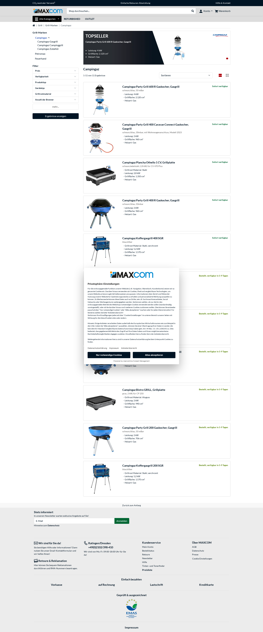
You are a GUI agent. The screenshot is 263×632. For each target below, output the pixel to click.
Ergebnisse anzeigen (55, 116)
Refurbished (72, 18)
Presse (195, 554)
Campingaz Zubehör (48, 48)
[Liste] (220, 75)
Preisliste (147, 569)
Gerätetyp (40, 88)
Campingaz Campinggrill (50, 45)
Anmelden (121, 520)
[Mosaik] (227, 75)
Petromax (40, 53)
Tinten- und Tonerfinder (153, 566)
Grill (40, 25)
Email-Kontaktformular (61, 550)
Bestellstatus (148, 550)
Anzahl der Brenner (44, 99)
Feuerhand (40, 58)
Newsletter (147, 558)
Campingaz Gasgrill (47, 41)
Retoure (146, 554)
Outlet (90, 18)
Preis (37, 70)
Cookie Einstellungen (202, 558)
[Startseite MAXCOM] (48, 10)
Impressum (131, 627)
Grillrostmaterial (43, 94)
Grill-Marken (51, 25)
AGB (194, 547)
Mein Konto (147, 547)
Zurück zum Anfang (131, 505)
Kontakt (226, 3)
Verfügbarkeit (41, 76)
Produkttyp (40, 82)
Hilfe (218, 3)
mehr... (55, 106)
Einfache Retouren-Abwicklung (135, 3)
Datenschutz (54, 525)
